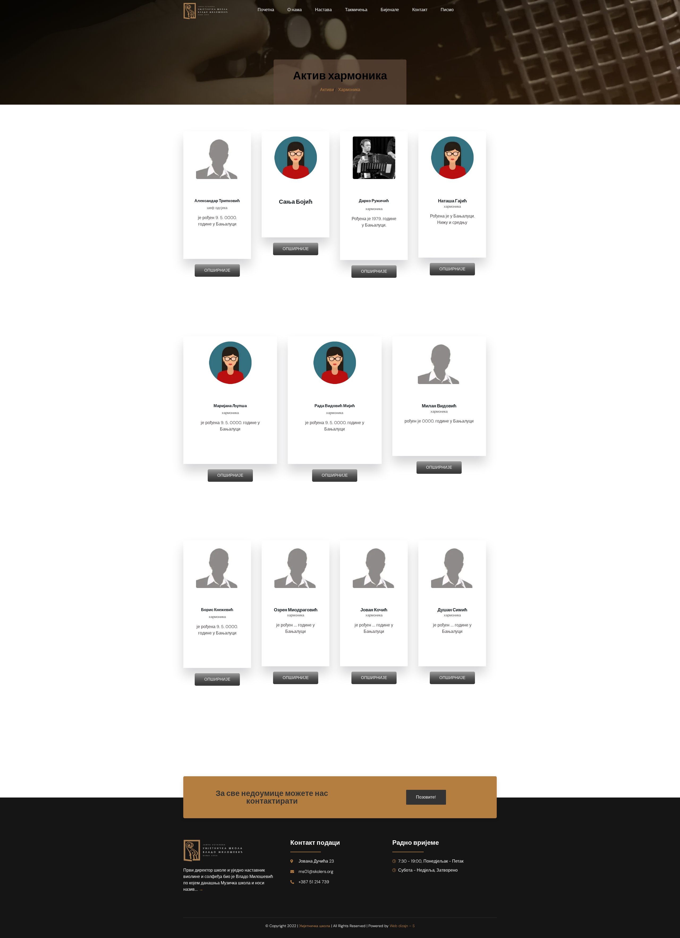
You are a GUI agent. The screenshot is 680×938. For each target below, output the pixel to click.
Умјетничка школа (314, 925)
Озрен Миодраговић (295, 609)
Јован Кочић (373, 609)
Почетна (266, 9)
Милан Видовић (439, 405)
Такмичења (356, 9)
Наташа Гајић (452, 200)
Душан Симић (452, 609)
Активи (327, 89)
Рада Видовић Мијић (334, 406)
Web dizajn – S (402, 925)
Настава (323, 9)
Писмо (447, 9)
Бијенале (390, 9)
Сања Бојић (295, 202)
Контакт (419, 9)
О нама (294, 9)
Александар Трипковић (217, 201)
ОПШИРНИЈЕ (217, 270)
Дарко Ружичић (374, 201)
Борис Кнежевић (217, 610)
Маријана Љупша (230, 406)
